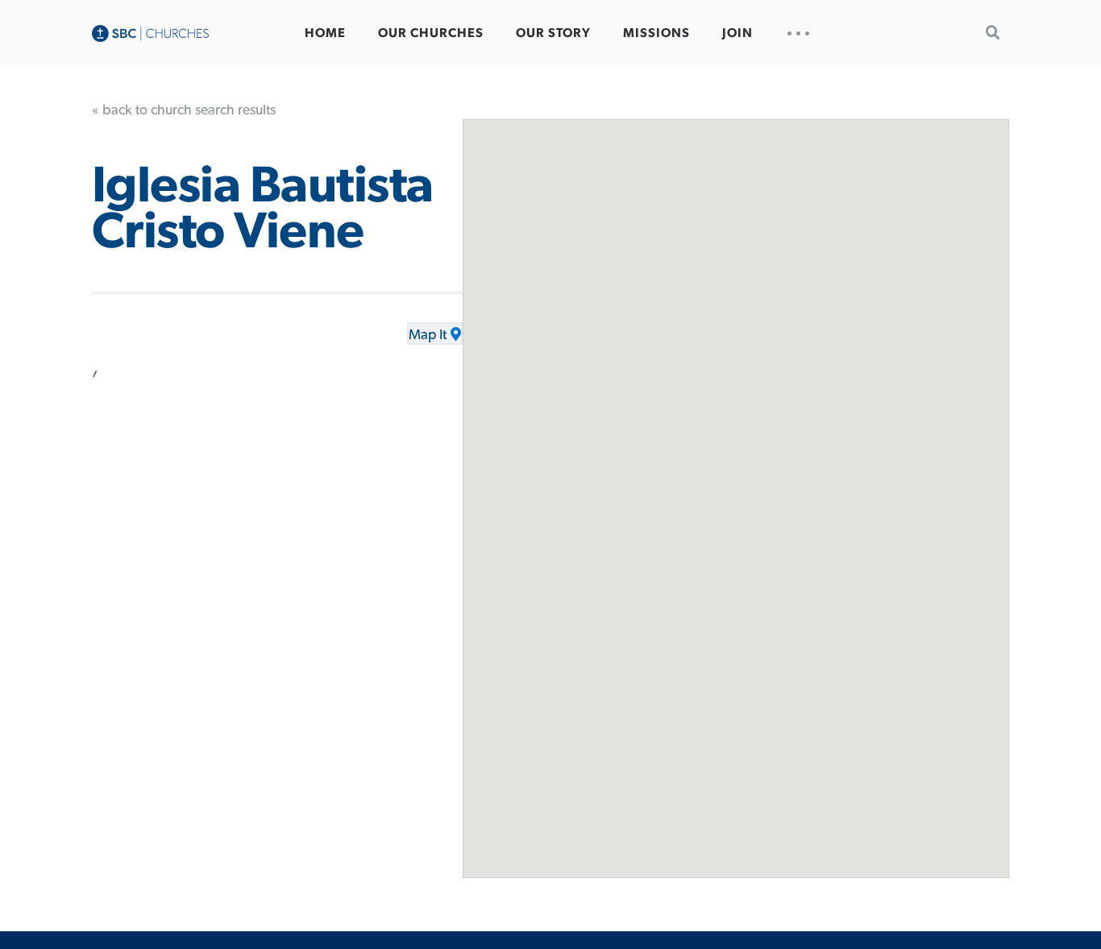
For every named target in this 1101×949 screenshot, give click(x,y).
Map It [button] (428, 335)
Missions (656, 33)
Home (325, 33)
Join (737, 33)
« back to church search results (184, 110)
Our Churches (431, 33)
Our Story (553, 33)
